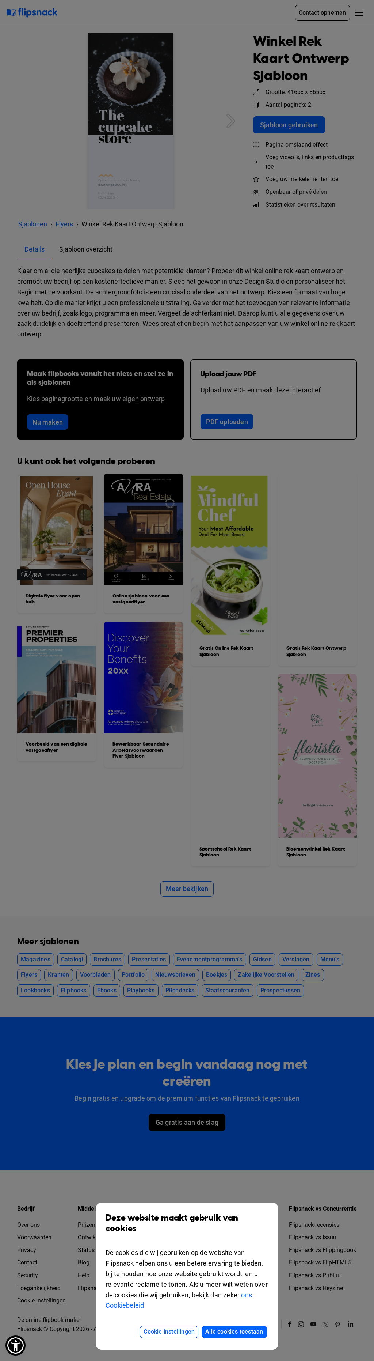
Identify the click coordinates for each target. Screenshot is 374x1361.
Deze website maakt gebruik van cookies (172, 1223)
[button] (15, 1345)
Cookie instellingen (169, 1331)
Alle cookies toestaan (234, 1331)
